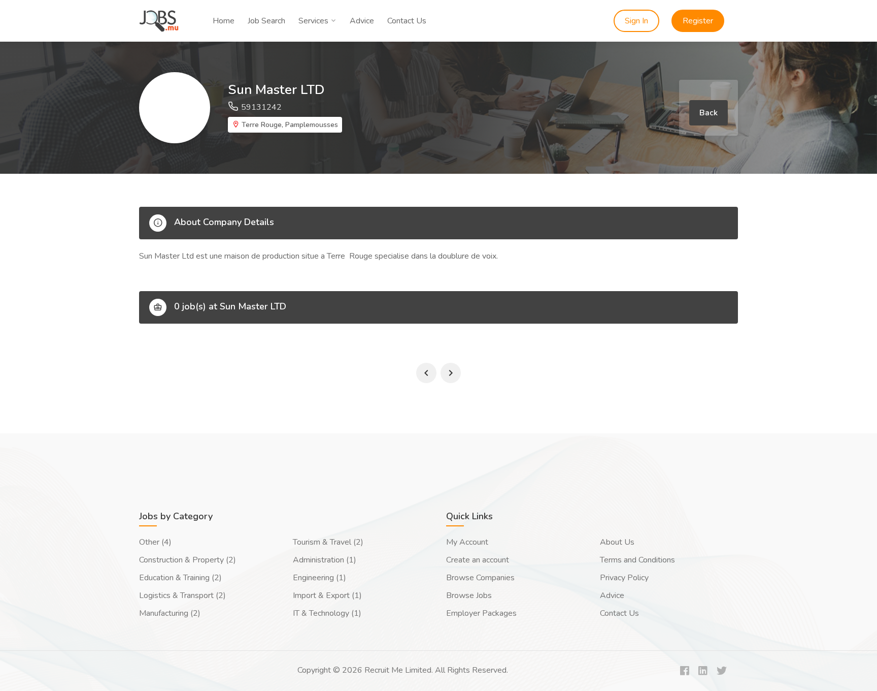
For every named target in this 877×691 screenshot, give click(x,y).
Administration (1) (324, 560)
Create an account (477, 560)
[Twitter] (722, 671)
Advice (362, 20)
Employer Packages (481, 613)
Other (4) (155, 542)
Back (708, 112)
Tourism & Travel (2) (328, 542)
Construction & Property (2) (187, 560)
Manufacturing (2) (169, 613)
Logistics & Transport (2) (182, 595)
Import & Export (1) (327, 595)
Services (313, 20)
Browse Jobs (469, 595)
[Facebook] (684, 671)
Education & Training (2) (180, 577)
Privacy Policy (624, 577)
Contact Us (406, 20)
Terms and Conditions (637, 560)
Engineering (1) (319, 577)
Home (223, 20)
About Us (617, 542)
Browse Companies (480, 577)
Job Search (266, 20)
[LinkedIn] (703, 671)
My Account (467, 542)
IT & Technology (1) (327, 613)
